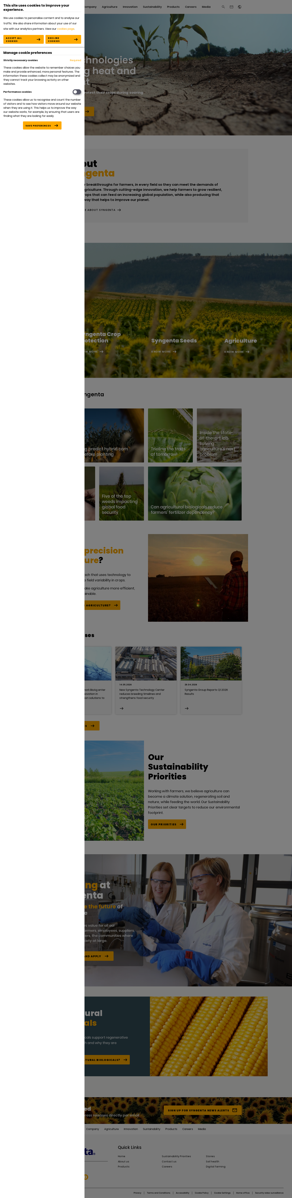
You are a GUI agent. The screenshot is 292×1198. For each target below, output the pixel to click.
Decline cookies (54, 40)
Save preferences (38, 125)
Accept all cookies (14, 40)
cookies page (65, 29)
